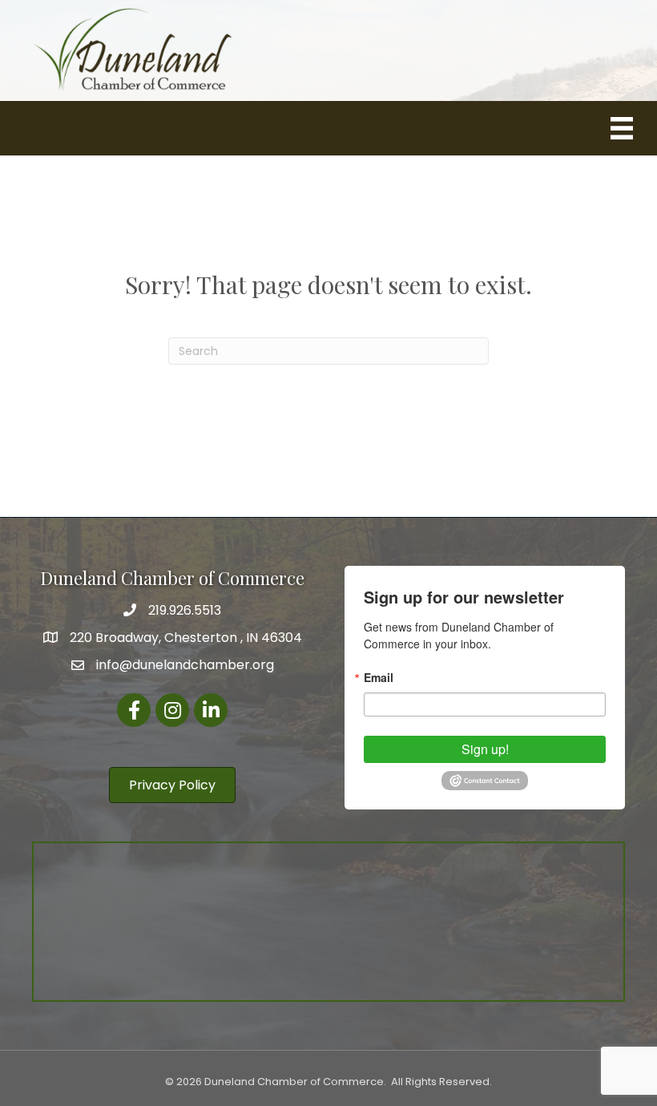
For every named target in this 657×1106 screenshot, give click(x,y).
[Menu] (622, 128)
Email (378, 677)
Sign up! (485, 749)
